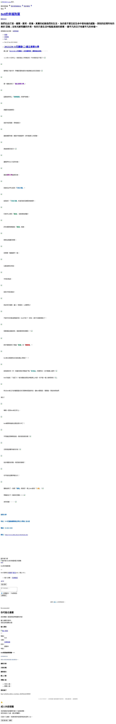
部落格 (6, 37)
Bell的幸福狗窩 (10, 14)
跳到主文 (4, 19)
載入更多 (3, 584)
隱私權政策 (68, 699)
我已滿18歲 (4, 720)
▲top (2, 581)
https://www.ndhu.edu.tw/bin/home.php (16, 534)
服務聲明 (75, 699)
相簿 (5, 35)
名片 (5, 39)
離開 (10, 720)
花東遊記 (15, 578)
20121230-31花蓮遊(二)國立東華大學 (21, 47)
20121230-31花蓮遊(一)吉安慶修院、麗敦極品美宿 (25, 51)
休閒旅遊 (15, 31)
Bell (2, 562)
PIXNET (44, 699)
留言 (14, 572)
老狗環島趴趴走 (4, 656)
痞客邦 (10, 572)
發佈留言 (3, 595)
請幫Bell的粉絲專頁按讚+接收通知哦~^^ (9, 659)
